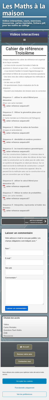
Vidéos (6, 324)
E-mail (8, 258)
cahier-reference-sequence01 (17, 106)
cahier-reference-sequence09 (17, 211)
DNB (5, 333)
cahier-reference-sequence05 (17, 151)
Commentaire (11, 278)
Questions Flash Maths (13, 330)
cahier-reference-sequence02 (17, 121)
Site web (8, 268)
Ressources (8, 336)
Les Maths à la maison (23, 9)
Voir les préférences (24, 394)
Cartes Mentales (10, 327)
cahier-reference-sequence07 (17, 198)
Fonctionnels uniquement (24, 388)
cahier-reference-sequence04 (17, 142)
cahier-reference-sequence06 (17, 186)
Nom (7, 248)
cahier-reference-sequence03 (17, 133)
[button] (25, 40)
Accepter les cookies (24, 381)
